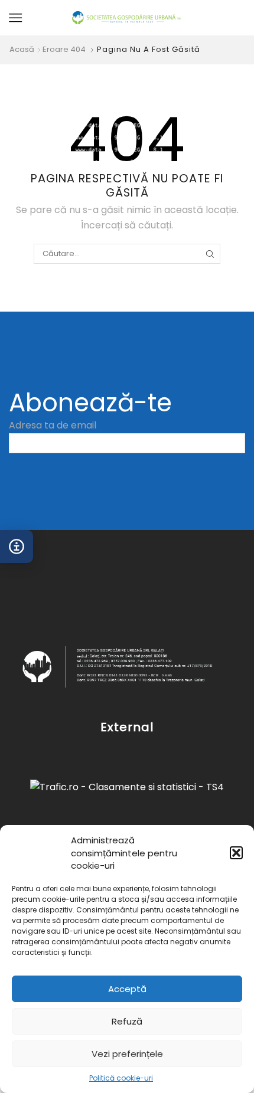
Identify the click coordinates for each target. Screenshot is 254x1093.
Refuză (127, 1021)
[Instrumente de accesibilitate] (16, 546)
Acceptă (127, 989)
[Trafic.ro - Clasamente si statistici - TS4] (127, 787)
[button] (236, 853)
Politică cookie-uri (121, 1078)
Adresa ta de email (52, 425)
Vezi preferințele (127, 1054)
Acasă (21, 49)
